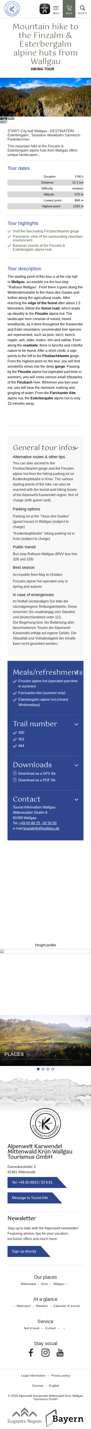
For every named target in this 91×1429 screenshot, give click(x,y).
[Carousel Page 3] (48, 1069)
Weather (42, 1306)
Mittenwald (28, 1284)
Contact (50, 1328)
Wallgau (58, 1284)
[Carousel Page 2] (43, 1069)
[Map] (45, 891)
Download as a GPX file (37, 773)
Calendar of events (66, 1306)
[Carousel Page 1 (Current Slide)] (38, 1069)
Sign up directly (24, 1251)
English (54, 1385)
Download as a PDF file (37, 780)
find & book (32, 1328)
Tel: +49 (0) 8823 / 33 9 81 (32, 1182)
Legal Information (33, 1375)
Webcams (23, 1306)
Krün (44, 1284)
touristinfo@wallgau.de (41, 828)
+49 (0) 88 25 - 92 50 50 (38, 823)
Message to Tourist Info (30, 1198)
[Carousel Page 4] (52, 1069)
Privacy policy (60, 1375)
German (38, 1385)
